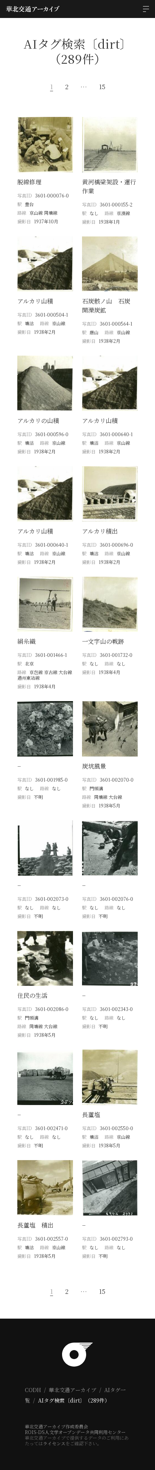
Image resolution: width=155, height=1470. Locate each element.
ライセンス (54, 1443)
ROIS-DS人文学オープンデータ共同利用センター (75, 1432)
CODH (33, 1390)
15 (102, 87)
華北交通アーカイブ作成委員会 (56, 1426)
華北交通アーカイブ (72, 1390)
